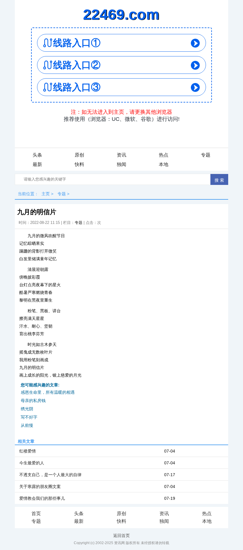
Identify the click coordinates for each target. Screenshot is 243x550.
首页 (36, 513)
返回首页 (121, 535)
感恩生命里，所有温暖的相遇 (48, 392)
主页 (45, 193)
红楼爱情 (27, 451)
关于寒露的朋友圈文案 (40, 486)
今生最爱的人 (31, 462)
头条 (37, 154)
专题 (205, 154)
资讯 (121, 154)
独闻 (121, 164)
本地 (163, 164)
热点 (163, 154)
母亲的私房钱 (33, 400)
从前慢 (27, 425)
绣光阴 (27, 408)
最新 (37, 164)
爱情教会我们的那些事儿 (42, 498)
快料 (79, 164)
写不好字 (29, 417)
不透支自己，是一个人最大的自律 (50, 474)
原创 (79, 154)
